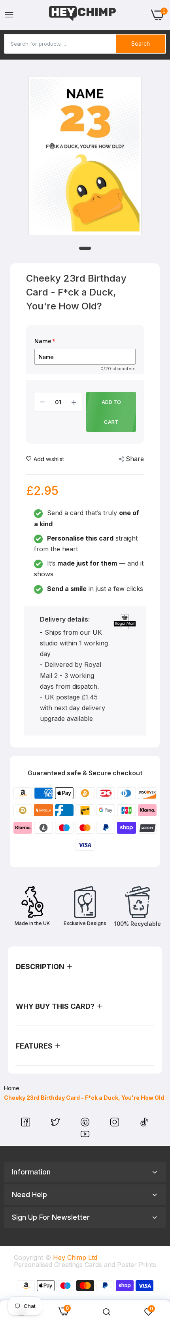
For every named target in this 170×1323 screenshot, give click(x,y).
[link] (106, 1312)
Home (11, 1088)
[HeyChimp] (82, 15)
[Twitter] (56, 1124)
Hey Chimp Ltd (75, 1257)
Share (135, 459)
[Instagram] (115, 1124)
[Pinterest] (86, 1124)
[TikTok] (144, 1124)
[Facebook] (26, 1124)
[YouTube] (85, 1136)
